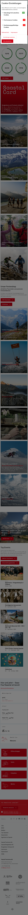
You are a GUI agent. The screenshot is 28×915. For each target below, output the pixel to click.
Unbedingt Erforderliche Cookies (11, 14)
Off (24, 19)
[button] (23, 13)
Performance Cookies (10, 20)
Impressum (14, 32)
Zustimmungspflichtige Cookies (11, 26)
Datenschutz (5, 32)
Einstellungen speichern (9, 37)
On (23, 12)
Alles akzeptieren (7, 41)
